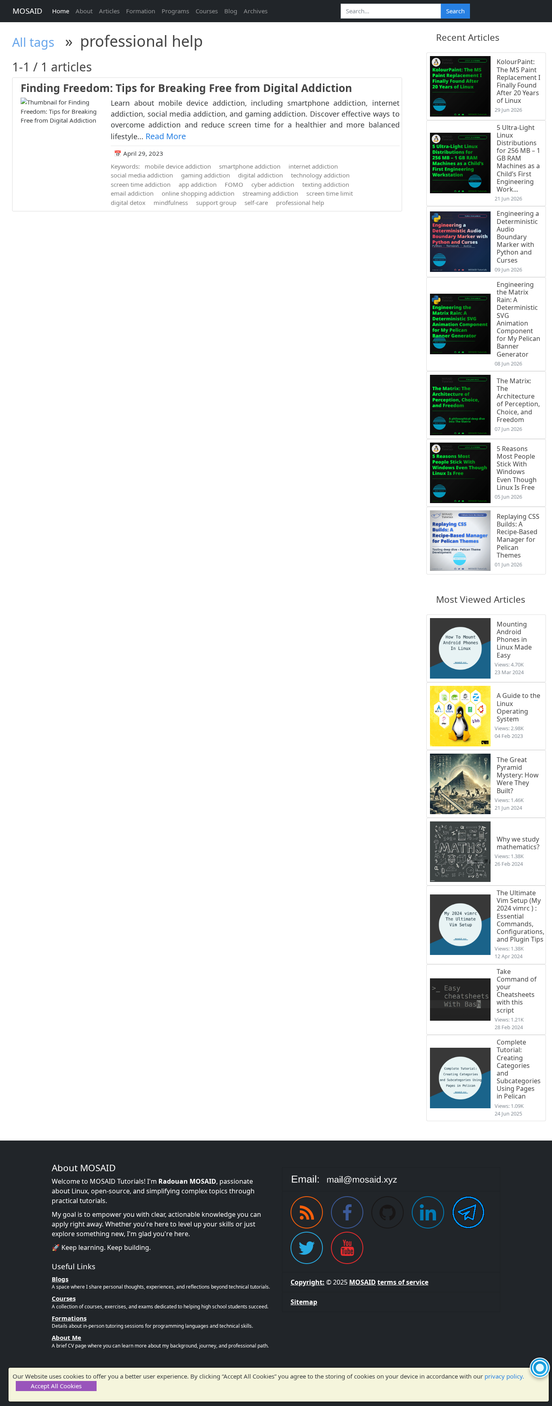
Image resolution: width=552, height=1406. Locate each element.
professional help (300, 202)
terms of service (402, 1282)
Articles (109, 11)
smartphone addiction (249, 166)
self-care (256, 202)
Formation (140, 11)
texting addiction (325, 184)
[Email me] (391, 1179)
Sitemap (304, 1301)
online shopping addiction (198, 193)
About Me (66, 1337)
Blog (230, 11)
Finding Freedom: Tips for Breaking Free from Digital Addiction (186, 88)
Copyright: (307, 1282)
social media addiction (142, 175)
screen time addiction (141, 184)
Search (455, 11)
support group (216, 202)
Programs (175, 11)
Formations (69, 1318)
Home (60, 11)
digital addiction (260, 175)
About (84, 11)
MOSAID (27, 11)
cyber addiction (272, 184)
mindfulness (171, 202)
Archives (256, 11)
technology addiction (320, 175)
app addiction (198, 184)
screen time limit (329, 193)
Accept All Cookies (56, 1386)
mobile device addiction (178, 166)
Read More (165, 136)
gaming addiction (205, 175)
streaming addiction (270, 193)
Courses (207, 11)
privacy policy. (504, 1376)
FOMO (234, 184)
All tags (33, 42)
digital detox (128, 202)
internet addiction (313, 166)
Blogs (60, 1279)
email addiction (132, 193)
